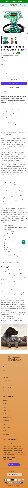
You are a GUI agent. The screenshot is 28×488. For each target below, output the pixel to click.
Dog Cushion (6, 410)
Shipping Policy (7, 387)
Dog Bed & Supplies (16, 485)
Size (2, 64)
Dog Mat (5, 407)
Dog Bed (5, 400)
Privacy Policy (6, 391)
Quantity (3, 71)
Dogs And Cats (6, 434)
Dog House (5, 414)
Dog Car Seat (6, 424)
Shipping (8, 55)
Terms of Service (7, 380)
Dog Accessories (7, 417)
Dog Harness (6, 420)
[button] (3, 5)
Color (2, 57)
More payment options (14, 87)
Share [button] (4, 91)
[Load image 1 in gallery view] (5, 40)
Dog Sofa (5, 403)
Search (4, 370)
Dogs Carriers (6, 427)
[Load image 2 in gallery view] (14, 40)
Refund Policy (6, 384)
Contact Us (5, 377)
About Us (5, 374)
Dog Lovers (6, 431)
